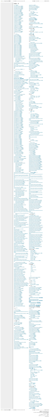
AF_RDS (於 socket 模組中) (17, 298)
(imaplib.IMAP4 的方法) (33, 50)
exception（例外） (33, 213)
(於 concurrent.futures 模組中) (19, 329)
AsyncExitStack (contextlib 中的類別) (34, 290)
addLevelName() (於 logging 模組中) (19, 245)
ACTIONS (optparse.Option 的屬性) (19, 152)
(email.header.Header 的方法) (34, 49)
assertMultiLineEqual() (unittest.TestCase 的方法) (35, 225)
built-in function (17, 309)
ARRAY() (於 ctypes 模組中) (32, 105)
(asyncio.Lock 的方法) (18, 102)
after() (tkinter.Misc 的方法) (17, 302)
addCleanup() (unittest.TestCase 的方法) (19, 234)
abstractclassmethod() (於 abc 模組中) (19, 81)
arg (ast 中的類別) (31, 68)
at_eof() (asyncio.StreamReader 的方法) (34, 328)
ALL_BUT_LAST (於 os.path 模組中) (18, 327)
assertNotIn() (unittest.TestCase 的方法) (34, 230)
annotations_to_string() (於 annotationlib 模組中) (35, 27)
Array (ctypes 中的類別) (32, 102)
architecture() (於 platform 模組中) (33, 64)
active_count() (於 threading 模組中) (19, 159)
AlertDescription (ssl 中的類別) (18, 315)
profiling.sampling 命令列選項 (34, 348)
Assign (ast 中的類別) (32, 247)
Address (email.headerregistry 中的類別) (19, 250)
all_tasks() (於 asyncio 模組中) (18, 334)
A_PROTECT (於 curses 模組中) (18, 26)
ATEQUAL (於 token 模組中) (33, 339)
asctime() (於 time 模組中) (32, 148)
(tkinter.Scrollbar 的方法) (18, 155)
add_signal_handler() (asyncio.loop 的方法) (20, 223)
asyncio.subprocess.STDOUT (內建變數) (34, 313)
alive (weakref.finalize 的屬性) (18, 323)
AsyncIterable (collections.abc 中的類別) (34, 314)
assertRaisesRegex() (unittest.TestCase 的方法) (35, 239)
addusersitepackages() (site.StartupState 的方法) (20, 284)
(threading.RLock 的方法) (18, 109)
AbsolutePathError (16, 76)
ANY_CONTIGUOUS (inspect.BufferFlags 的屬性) (35, 43)
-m (30, 275)
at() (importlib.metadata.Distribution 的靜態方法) (35, 327)
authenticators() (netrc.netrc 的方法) (34, 393)
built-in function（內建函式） (19, 69)
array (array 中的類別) (32, 101)
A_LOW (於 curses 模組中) (17, 24)
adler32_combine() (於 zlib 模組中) (18, 288)
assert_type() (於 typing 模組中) (33, 199)
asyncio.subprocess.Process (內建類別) (34, 312)
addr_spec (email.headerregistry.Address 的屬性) (20, 249)
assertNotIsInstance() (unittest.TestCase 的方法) (35, 234)
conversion (31, 95)
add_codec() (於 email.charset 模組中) (19, 183)
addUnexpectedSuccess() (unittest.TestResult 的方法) (21, 283)
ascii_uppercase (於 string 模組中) (33, 147)
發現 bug (48, 415)
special (31, 377)
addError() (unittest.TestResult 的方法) (19, 237)
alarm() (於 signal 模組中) (17, 310)
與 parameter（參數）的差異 (34, 90)
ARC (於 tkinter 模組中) (32, 63)
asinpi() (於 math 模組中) (32, 154)
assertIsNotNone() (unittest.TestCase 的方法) (35, 219)
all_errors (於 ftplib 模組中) (17, 330)
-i (30, 274)
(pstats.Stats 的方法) (18, 165)
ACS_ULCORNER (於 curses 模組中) (19, 148)
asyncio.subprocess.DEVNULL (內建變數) (34, 310)
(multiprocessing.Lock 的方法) (19, 105)
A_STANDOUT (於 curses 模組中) (18, 29)
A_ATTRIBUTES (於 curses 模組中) (18, 15)
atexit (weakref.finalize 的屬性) (33, 342)
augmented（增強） (33, 252)
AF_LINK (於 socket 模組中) (17, 295)
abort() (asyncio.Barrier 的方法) (18, 57)
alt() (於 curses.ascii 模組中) (18, 343)
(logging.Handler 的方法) (18, 104)
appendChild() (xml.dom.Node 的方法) (34, 54)
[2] (37, 12)
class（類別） (32, 373)
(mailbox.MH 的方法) (18, 196)
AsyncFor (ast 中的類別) (32, 291)
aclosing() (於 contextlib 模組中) (18, 95)
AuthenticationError (31, 392)
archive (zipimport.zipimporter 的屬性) (34, 65)
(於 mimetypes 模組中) (18, 226)
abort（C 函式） (16, 64)
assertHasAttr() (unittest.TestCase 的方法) (35, 207)
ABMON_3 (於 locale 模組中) (18, 49)
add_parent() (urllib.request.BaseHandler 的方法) (20, 209)
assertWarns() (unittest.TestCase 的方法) (34, 245)
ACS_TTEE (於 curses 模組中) (18, 146)
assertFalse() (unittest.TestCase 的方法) (34, 204)
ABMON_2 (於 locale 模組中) (18, 48)
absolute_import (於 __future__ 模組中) (19, 74)
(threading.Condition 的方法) (19, 107)
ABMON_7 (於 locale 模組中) (18, 53)
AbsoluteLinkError (16, 75)
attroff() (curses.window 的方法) (33, 378)
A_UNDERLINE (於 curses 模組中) (18, 31)
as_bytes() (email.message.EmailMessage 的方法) (36, 120)
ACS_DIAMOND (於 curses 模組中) (18, 121)
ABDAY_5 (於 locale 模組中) (17, 40)
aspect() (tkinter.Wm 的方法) (33, 170)
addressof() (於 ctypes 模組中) (18, 264)
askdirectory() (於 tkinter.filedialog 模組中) (35, 156)
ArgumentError (31, 82)
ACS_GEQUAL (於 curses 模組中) (18, 122)
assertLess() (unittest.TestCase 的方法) (34, 221)
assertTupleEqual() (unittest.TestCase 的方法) (35, 244)
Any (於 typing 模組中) (32, 39)
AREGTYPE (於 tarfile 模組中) (33, 66)
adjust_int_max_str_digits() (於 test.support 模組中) (21, 285)
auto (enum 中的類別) (32, 395)
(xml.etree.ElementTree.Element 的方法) (35, 52)
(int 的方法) (31, 130)
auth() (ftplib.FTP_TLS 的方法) (33, 389)
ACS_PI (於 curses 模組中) (17, 130)
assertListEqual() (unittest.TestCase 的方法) (35, 223)
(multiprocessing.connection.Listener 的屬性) (21, 253)
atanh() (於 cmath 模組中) (32, 336)
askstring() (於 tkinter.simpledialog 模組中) (35, 167)
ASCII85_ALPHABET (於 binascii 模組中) (34, 144)
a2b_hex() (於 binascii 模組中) (18, 9)
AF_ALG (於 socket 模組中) (17, 289)
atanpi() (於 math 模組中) (32, 338)
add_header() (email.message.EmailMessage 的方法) (21, 200)
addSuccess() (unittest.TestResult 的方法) (19, 272)
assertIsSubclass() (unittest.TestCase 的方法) (35, 220)
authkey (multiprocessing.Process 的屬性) (34, 394)
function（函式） (32, 30)
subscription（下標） (33, 257)
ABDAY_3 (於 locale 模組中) (17, 38)
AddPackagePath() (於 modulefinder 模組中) (20, 248)
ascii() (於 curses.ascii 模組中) (33, 143)
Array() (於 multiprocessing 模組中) (34, 106)
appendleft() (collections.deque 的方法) (34, 55)
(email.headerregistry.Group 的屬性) (20, 262)
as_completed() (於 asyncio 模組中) (34, 122)
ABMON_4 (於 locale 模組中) (18, 50)
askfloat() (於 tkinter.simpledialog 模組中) (34, 157)
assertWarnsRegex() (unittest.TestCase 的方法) (35, 246)
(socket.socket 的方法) (18, 89)
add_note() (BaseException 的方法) (19, 207)
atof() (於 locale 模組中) (32, 344)
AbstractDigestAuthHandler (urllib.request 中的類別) (21, 83)
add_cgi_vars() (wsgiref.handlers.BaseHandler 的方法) (21, 180)
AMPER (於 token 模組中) (32, 5)
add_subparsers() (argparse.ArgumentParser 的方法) (21, 224)
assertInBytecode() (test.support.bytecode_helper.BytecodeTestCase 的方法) (36, 210)
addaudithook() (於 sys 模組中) (18, 231)
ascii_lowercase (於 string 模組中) (33, 146)
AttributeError (31, 362)
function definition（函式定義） (34, 88)
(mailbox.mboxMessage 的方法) (19, 193)
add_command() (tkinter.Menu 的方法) (19, 184)
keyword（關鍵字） (33, 115)
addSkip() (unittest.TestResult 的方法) (19, 269)
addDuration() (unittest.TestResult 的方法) (19, 236)
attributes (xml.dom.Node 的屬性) (33, 364)
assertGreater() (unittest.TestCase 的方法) (35, 205)
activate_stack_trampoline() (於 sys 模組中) (20, 156)
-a (30, 272)
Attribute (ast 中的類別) (32, 361)
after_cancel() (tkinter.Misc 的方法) (18, 303)
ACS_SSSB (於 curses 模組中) (18, 143)
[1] (36, 12)
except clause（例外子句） (34, 113)
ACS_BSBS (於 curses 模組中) (18, 113)
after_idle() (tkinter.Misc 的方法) (18, 304)
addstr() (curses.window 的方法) (18, 270)
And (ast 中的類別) (31, 13)
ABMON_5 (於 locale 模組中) (18, 51)
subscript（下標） (32, 258)
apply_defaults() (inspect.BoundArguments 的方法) (36, 61)
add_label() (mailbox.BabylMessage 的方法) (20, 204)
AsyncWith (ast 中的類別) (32, 325)
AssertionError (31, 212)
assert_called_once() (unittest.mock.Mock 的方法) (36, 185)
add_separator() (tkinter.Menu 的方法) (19, 219)
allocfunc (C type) (16, 337)
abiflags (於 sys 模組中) (17, 44)
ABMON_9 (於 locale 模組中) (18, 55)
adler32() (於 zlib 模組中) (17, 287)
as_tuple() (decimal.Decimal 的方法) (34, 134)
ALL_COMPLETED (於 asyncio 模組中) (19, 328)
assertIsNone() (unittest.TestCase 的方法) (34, 217)
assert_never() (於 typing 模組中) (33, 191)
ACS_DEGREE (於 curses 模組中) (18, 120)
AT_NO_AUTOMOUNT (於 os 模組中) (34, 329)
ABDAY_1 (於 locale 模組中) (17, 36)
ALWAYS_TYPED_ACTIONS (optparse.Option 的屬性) (21, 347)
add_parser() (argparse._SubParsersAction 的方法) (21, 210)
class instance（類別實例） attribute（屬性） (36, 253)
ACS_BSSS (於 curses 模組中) (18, 115)
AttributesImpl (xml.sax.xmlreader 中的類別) (35, 366)
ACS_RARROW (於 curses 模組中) (18, 133)
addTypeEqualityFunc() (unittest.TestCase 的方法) (21, 282)
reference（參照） (32, 376)
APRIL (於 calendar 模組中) (32, 62)
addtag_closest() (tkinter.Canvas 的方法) (19, 277)
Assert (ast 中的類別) (32, 173)
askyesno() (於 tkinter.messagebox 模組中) (35, 168)
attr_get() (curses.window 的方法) (33, 356)
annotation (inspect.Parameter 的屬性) (34, 22)
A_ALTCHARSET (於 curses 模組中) (18, 14)
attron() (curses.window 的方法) (33, 379)
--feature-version (32, 265)
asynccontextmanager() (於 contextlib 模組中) (35, 289)
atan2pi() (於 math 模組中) (32, 335)
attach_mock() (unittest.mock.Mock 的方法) (35, 350)
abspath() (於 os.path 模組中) (18, 77)
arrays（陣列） (31, 109)
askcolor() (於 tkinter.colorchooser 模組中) (35, 155)
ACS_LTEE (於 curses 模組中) (18, 128)
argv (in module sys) (32, 91)
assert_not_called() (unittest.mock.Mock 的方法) (35, 194)
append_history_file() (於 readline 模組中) (34, 53)
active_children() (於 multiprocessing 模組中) (20, 158)
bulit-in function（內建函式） (34, 140)
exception (31, 363)
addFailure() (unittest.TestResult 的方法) (19, 239)
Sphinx (46, 416)
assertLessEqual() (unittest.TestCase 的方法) (35, 222)
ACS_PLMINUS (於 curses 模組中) (18, 131)
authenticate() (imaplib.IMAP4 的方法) (34, 391)
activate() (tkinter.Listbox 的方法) (18, 153)
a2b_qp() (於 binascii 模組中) (18, 10)
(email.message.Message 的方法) (34, 121)
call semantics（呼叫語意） (34, 87)
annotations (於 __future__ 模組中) (33, 26)
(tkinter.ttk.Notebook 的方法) (19, 170)
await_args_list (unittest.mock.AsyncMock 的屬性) (36, 404)
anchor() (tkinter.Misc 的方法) (33, 9)
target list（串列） (32, 259)
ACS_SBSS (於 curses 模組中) (18, 140)
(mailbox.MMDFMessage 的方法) (19, 194)
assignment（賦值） (33, 369)
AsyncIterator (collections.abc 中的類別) (34, 316)
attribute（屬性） (32, 251)
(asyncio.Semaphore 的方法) (19, 103)
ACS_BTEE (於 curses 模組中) (18, 116)
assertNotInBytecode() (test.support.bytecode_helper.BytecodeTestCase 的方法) (36, 232)
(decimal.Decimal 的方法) (33, 127)
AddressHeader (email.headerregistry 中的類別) (20, 263)
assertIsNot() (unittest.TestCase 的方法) (34, 218)
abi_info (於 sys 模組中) (17, 43)
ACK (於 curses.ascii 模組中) (18, 92)
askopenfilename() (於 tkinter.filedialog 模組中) (35, 161)
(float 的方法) (32, 128)
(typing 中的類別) (32, 315)
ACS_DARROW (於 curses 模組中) (18, 119)
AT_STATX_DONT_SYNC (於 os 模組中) (34, 330)
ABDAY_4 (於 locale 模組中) (17, 39)
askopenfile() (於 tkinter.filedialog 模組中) (34, 160)
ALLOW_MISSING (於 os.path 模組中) (19, 338)
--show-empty (32, 271)
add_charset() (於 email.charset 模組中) (19, 181)
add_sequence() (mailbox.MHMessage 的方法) (20, 220)
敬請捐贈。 (48, 414)
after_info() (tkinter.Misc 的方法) (18, 305)
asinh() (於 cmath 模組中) (32, 152)
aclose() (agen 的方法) (17, 93)
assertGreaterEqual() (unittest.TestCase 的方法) (35, 206)
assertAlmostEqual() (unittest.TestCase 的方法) (35, 200)
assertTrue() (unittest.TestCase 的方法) (34, 243)
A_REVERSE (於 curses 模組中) (18, 27)
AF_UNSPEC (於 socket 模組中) (18, 300)
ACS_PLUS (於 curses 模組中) (18, 132)
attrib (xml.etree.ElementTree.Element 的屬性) (35, 360)
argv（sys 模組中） (31, 93)
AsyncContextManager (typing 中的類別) (34, 288)
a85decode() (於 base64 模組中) (18, 12)
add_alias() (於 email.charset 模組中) (19, 172)
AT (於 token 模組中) (32, 326)
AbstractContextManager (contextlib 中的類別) (20, 82)
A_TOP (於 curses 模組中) (17, 30)
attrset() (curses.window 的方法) (33, 380)
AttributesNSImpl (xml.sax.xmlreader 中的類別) (35, 367)
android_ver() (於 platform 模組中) (33, 15)
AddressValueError (16, 265)
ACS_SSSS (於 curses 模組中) (18, 144)
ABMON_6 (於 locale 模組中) (18, 52)
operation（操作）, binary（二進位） (35, 96)
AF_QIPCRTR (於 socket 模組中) (18, 297)
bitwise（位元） (32, 11)
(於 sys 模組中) (32, 92)
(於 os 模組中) (17, 61)
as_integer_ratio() (31, 126)
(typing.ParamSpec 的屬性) (34, 76)
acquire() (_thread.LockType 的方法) (19, 100)
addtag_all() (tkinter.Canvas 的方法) (19, 275)
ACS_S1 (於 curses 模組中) (17, 135)
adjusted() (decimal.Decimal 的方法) (19, 286)
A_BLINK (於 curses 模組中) (17, 16)
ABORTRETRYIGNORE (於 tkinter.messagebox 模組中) (21, 63)
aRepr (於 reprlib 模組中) (32, 67)
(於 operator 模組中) (18, 171)
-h (30, 273)
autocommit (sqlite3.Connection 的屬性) (34, 396)
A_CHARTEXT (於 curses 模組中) (18, 18)
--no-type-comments (33, 269)
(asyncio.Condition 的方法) (19, 101)
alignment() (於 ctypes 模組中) (18, 322)
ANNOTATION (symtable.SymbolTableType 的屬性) (36, 23)
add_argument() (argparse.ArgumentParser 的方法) (21, 175)
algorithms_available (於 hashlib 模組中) (19, 317)
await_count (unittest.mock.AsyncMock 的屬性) (35, 405)
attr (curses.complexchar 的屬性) (33, 355)
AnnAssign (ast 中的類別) (32, 18)
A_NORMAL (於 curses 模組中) (18, 25)
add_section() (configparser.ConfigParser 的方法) (21, 217)
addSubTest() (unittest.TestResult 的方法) (19, 271)
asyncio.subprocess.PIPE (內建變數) (34, 311)
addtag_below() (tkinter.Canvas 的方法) (19, 276)
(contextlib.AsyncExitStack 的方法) (20, 94)
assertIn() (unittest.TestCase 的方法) (34, 208)
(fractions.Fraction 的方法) (34, 129)
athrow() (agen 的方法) (32, 343)
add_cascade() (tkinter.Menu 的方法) (19, 179)
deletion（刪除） (32, 374)
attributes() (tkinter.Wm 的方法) (33, 365)
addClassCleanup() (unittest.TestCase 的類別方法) (21, 233)
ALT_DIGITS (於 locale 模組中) (18, 344)
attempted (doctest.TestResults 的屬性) (34, 352)
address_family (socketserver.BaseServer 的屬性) (20, 257)
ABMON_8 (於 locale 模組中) (18, 54)
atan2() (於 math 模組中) (32, 334)
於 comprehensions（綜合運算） (34, 284)
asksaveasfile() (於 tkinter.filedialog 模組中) (35, 165)
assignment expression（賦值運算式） (34, 248)
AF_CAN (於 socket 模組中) (17, 291)
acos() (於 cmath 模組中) (17, 96)
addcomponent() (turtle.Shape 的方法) (19, 235)
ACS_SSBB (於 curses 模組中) (18, 141)
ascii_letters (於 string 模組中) (33, 145)
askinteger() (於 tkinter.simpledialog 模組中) (35, 158)
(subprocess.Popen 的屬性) (34, 75)
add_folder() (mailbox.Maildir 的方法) (19, 195)
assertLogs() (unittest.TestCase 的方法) (34, 224)
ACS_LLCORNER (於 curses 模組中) (19, 126)
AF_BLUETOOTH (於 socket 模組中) (19, 290)
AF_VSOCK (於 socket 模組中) (18, 301)
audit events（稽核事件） (32, 383)
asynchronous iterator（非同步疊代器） (35, 303)
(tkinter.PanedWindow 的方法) (19, 169)
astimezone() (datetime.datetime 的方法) (34, 277)
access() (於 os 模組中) (17, 90)
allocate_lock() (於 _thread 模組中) (18, 336)
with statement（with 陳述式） (34, 117)
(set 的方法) (17, 166)
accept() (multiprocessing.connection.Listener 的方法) (21, 88)
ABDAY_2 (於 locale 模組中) (17, 37)
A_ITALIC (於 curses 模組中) (17, 22)
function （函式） (32, 29)
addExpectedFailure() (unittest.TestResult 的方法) (20, 238)
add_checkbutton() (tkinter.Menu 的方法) (19, 182)
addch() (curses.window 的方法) (18, 232)
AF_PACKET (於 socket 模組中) (18, 296)
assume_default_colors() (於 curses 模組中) (35, 260)
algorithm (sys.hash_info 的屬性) (18, 316)
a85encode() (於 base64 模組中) (18, 13)
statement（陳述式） (33, 256)
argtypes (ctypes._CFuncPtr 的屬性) (34, 79)
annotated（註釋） (33, 250)
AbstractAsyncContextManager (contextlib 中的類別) (21, 79)
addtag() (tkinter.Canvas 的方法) (18, 273)
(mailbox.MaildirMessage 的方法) (19, 192)
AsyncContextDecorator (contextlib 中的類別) (35, 287)
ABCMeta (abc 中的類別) (17, 35)
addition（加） (16, 244)
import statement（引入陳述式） (34, 114)
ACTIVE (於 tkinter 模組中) (17, 157)
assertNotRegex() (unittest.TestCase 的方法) (35, 236)
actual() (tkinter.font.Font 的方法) (18, 160)
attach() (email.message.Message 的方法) (34, 349)
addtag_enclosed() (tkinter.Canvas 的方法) (20, 278)
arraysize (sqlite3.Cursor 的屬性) (33, 108)
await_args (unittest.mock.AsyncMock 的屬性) (35, 403)
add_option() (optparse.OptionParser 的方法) (20, 208)
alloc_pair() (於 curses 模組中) (18, 335)
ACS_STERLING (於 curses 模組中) (18, 145)
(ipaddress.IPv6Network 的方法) (19, 256)
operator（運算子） (33, 12)
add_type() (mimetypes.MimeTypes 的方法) (20, 225)
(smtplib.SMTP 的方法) (33, 390)
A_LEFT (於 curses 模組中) (17, 23)
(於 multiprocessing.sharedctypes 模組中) (36, 107)
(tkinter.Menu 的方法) (18, 154)
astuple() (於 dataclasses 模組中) (33, 278)
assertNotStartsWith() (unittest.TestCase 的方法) (35, 237)
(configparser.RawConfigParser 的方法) (20, 218)
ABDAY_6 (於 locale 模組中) (17, 41)
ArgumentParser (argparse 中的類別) (34, 83)
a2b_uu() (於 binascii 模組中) (18, 11)
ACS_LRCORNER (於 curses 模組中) (19, 127)
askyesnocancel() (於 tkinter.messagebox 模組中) (36, 169)
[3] (38, 115)
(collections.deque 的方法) (34, 48)
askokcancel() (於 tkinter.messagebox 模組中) (35, 159)
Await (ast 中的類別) (31, 402)
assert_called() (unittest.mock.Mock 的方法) (35, 184)
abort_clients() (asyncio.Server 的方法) (19, 62)
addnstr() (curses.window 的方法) (18, 247)
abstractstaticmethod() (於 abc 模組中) (19, 87)
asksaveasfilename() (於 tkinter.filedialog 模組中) (35, 166)
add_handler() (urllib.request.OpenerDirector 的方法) (21, 199)
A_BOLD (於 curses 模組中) (17, 17)
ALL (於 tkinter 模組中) (17, 324)
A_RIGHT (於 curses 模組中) (17, 28)
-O (30, 276)
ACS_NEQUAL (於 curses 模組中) (18, 129)
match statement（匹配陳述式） (34, 116)
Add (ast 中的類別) (16, 161)
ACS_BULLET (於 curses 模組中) (18, 117)
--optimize (31, 270)
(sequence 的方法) (32, 51)
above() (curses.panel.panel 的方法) (19, 65)
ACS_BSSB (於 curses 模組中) (18, 114)
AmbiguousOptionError (17, 348)
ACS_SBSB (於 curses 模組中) (18, 139)
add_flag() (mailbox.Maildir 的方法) (19, 191)
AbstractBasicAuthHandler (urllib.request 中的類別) (21, 80)
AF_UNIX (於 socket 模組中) (17, 299)
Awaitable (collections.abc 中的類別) (34, 406)
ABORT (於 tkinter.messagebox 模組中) (19, 56)
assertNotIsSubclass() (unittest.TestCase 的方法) (35, 235)
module (31, 25)
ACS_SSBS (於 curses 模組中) (18, 142)
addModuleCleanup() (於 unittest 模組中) (19, 246)
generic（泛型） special (33, 375)
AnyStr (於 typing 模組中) (32, 44)
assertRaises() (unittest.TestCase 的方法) (34, 238)
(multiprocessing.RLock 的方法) (19, 106)
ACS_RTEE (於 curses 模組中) (18, 134)
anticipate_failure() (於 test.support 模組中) (35, 38)
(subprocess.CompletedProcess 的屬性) (35, 74)
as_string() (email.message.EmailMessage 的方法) (36, 132)
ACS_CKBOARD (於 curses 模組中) (18, 118)
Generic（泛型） (17, 321)
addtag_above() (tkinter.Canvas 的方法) (19, 274)
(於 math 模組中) (32, 153)
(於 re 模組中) (32, 139)
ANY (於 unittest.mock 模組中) (33, 40)
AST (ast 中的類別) (31, 263)
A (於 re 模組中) (16, 5)
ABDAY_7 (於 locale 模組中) (17, 42)
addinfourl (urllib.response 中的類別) (19, 243)
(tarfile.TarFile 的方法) (18, 167)
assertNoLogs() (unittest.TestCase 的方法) (35, 226)
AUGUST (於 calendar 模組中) (33, 388)
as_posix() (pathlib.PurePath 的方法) (34, 131)
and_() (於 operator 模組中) (32, 14)
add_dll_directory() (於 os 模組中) (18, 187)
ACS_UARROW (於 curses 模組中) (18, 147)
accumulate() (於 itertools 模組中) (18, 91)
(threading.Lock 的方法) (18, 108)
